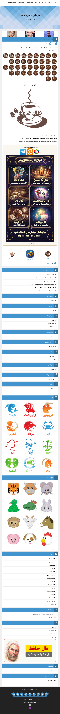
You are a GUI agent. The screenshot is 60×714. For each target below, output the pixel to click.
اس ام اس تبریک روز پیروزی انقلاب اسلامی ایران (46, 291)
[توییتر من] (26, 694)
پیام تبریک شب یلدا (52, 637)
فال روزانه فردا (52, 684)
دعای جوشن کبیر (52, 356)
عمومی (48, 263)
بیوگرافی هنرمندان (52, 680)
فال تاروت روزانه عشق (51, 598)
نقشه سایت (24, 702)
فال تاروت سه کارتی (51, 575)
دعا (55, 359)
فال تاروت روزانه (52, 559)
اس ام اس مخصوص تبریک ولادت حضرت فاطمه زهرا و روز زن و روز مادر (41, 284)
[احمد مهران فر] (49, 34)
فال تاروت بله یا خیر (51, 601)
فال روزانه (37, 2)
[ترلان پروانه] (30, 34)
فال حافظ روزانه (52, 630)
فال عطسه (53, 671)
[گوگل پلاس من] (21, 694)
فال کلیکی (53, 369)
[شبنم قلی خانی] (12, 34)
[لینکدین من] (13, 694)
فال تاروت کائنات (52, 568)
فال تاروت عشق (52, 594)
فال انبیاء (54, 310)
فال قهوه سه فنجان (52, 323)
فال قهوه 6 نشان (48, 39)
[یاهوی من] (46, 694)
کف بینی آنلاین (53, 336)
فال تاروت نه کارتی (52, 588)
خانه (55, 2)
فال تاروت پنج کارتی (51, 581)
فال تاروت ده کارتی (52, 591)
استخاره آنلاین (21, 2)
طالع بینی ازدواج (52, 346)
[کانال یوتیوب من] (17, 694)
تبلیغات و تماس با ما (12, 2)
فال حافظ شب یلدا (52, 634)
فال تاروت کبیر (52, 562)
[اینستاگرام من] (34, 694)
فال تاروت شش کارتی (51, 585)
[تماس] (30, 694)
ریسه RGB (53, 389)
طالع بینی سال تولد (52, 549)
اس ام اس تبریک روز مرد (50, 274)
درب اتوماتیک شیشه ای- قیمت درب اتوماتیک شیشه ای (44, 614)
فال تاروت (44, 2)
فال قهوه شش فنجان (30, 15)
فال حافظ (50, 2)
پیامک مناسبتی (30, 2)
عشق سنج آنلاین (52, 379)
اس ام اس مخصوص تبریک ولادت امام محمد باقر (46, 278)
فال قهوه (54, 320)
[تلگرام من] (42, 694)
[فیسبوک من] (38, 694)
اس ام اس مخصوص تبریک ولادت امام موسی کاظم (45, 287)
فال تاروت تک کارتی (51, 572)
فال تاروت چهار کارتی (51, 578)
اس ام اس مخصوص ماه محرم (50, 281)
